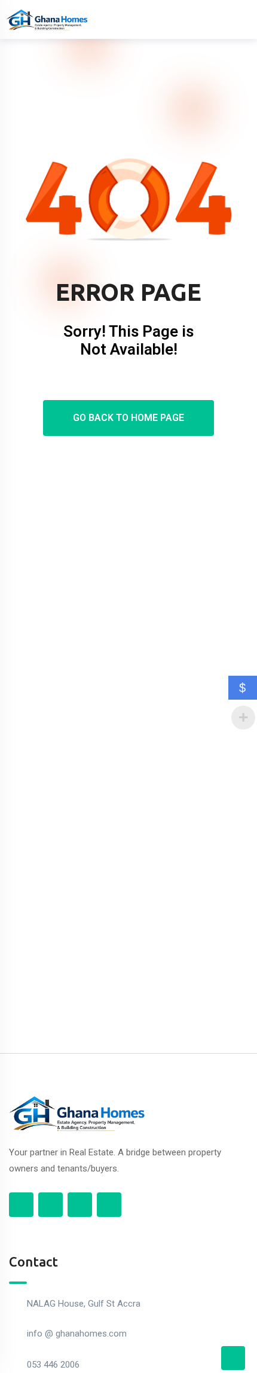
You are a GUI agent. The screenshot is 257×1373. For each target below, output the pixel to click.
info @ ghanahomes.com (77, 1333)
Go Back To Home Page (128, 417)
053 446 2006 (53, 1364)
